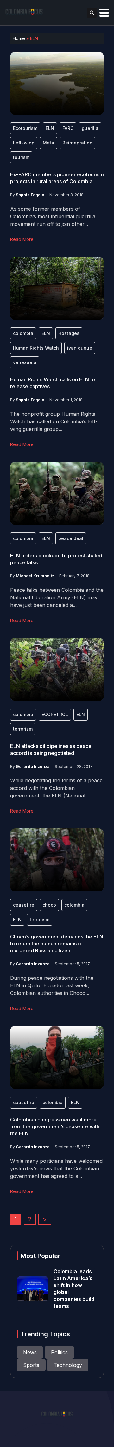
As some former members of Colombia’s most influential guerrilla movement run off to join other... (52, 216)
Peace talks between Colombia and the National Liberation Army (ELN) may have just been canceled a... (57, 597)
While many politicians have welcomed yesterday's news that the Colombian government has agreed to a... (56, 1168)
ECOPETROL (54, 714)
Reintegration (77, 142)
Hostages (68, 333)
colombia (23, 333)
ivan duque (79, 347)
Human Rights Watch (36, 347)
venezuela (24, 362)
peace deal (70, 538)
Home (19, 38)
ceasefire (23, 905)
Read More (22, 239)
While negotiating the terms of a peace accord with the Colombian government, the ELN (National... (56, 788)
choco (49, 905)
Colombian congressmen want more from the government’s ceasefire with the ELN (54, 1126)
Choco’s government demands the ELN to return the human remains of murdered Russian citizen (56, 943)
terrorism (23, 729)
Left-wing (24, 142)
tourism (21, 157)
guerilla (90, 128)
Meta (48, 142)
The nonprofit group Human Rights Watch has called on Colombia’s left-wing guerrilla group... (54, 421)
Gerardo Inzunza (33, 766)
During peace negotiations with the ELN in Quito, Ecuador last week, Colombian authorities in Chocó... (51, 985)
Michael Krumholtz (35, 576)
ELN (50, 128)
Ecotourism (25, 128)
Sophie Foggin (30, 194)
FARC (67, 128)
